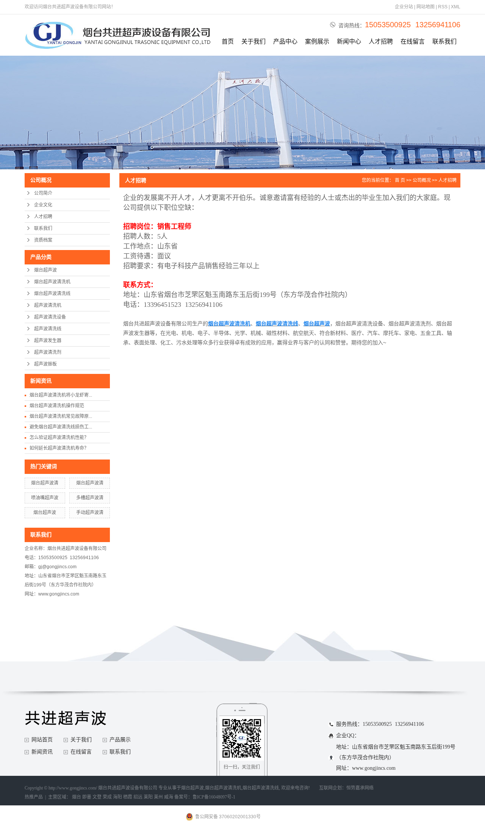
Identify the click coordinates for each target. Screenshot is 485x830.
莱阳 (148, 797)
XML (455, 6)
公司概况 (422, 180)
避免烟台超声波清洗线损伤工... (61, 427)
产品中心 (285, 41)
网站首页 (42, 739)
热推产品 (34, 797)
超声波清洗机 (47, 305)
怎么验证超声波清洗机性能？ (59, 437)
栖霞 (127, 797)
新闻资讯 (42, 752)
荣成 (107, 797)
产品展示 (120, 739)
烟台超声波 (45, 270)
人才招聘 (381, 41)
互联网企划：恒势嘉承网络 (346, 788)
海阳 (117, 797)
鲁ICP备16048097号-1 (213, 797)
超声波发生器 (47, 340)
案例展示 (317, 41)
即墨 (86, 797)
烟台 (76, 797)
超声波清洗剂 (47, 352)
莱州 (158, 797)
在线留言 (413, 41)
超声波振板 (45, 364)
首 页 (400, 180)
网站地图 (425, 6)
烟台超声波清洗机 (52, 281)
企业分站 (404, 6)
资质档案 (43, 240)
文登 (97, 797)
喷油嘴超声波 (44, 497)
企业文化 (43, 205)
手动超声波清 (89, 512)
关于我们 (253, 41)
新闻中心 (349, 41)
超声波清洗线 (47, 328)
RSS (442, 6)
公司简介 (43, 193)
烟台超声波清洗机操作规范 (57, 405)
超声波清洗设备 (50, 317)
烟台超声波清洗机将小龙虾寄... (61, 395)
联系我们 (444, 41)
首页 (228, 41)
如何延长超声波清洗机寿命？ (59, 448)
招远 (137, 797)
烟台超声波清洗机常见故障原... (61, 416)
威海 (168, 797)
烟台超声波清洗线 (52, 293)
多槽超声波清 (89, 497)
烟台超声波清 (44, 483)
